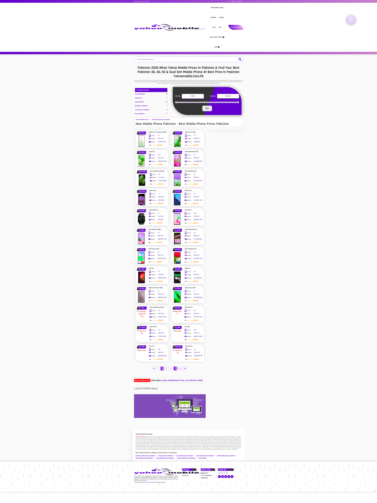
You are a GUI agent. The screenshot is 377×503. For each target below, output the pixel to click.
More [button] (216, 47)
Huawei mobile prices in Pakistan (186, 458)
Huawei (221, 17)
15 (180, 368)
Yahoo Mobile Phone (217, 7)
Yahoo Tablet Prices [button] (216, 37)
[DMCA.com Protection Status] (187, 478)
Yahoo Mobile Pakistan (149, 482)
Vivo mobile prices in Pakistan (184, 455)
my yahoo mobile (160, 448)
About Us (184, 473)
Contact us (185, 475)
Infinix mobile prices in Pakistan (144, 458)
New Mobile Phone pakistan (161, 119)
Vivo (220, 27)
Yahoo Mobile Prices (142, 119)
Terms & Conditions (206, 475)
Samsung (213, 17)
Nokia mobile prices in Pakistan (226, 455)
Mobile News (236, 27)
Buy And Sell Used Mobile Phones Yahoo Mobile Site (224, 446)
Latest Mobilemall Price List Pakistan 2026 (182, 380)
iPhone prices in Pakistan (166, 455)
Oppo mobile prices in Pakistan (205, 455)
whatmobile (195, 449)
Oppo (214, 27)
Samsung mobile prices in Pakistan (145, 455)
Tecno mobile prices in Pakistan (165, 458)
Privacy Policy (204, 473)
